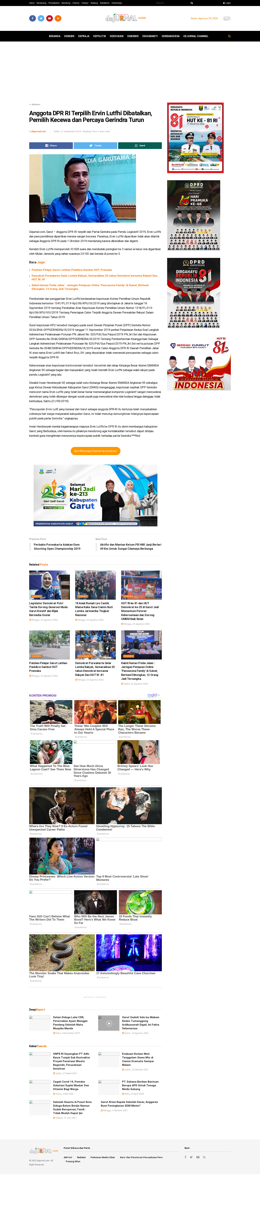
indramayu (117, 3)
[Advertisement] (130, 73)
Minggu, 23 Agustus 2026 (44, 620)
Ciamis (76, 3)
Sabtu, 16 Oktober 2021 (136, 1069)
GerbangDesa (171, 36)
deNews (69, 36)
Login (228, 3)
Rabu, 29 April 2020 (134, 1093)
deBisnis (132, 36)
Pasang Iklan (73, 1161)
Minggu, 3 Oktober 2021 (115, 1110)
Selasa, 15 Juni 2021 (66, 1117)
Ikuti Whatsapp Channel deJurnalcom (95, 451)
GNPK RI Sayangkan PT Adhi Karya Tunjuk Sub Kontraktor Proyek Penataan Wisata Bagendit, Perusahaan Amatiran (71, 1061)
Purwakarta (53, 3)
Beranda (54, 36)
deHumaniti (150, 36)
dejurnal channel (195, 36)
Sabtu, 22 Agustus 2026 (135, 683)
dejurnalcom (39, 131)
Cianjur (85, 3)
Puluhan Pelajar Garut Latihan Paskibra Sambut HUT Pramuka (72, 269)
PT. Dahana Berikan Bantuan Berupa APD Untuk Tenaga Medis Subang (140, 1085)
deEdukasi (116, 36)
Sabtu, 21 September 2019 (67, 131)
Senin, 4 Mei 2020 (64, 1093)
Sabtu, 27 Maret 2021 (66, 1073)
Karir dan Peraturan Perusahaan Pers (141, 1157)
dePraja (83, 36)
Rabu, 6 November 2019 (67, 1033)
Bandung (66, 3)
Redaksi (81, 1157)
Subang (94, 3)
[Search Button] (191, 3)
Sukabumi (104, 3)
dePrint (68, 1157)
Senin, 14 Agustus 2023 (136, 1033)
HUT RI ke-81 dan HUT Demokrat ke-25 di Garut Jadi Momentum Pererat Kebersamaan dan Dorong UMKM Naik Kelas (140, 611)
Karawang (41, 3)
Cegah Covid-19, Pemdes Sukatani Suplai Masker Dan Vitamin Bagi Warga (71, 1085)
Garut (31, 3)
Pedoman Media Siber (103, 1157)
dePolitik (99, 36)
